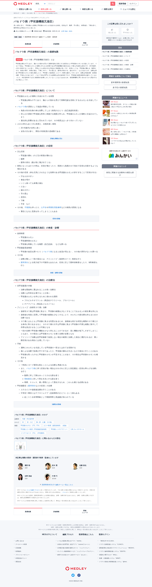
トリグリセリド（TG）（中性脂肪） (33, 433)
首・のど (30, 422)
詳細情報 (56, 44)
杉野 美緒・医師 (67, 31)
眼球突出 (24, 262)
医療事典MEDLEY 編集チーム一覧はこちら (57, 485)
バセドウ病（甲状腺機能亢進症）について (116, 56)
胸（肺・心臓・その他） (44, 422)
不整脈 (27, 207)
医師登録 (122, 4)
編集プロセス (68, 534)
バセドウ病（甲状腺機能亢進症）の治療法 (116, 69)
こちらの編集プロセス (33, 490)
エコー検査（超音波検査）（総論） (56, 425)
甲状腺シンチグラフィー (59, 429)
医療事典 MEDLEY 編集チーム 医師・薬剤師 (41, 37)
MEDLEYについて (49, 534)
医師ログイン (104, 534)
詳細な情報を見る (56, 138)
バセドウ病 (21, 107)
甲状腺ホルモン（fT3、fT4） (30, 425)
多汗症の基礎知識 (120, 87)
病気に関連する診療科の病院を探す (120, 174)
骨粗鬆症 (28, 379)
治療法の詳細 (56, 404)
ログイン (133, 4)
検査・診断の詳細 (56, 273)
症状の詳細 (56, 218)
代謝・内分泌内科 (28, 419)
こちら (64, 492)
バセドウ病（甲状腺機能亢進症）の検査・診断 (117, 65)
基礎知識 (28, 44)
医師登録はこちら (86, 534)
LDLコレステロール (77, 429)
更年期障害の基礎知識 (120, 82)
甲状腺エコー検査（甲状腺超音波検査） (34, 429)
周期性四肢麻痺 (54, 207)
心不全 (44, 207)
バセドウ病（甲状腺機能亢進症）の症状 (115, 60)
